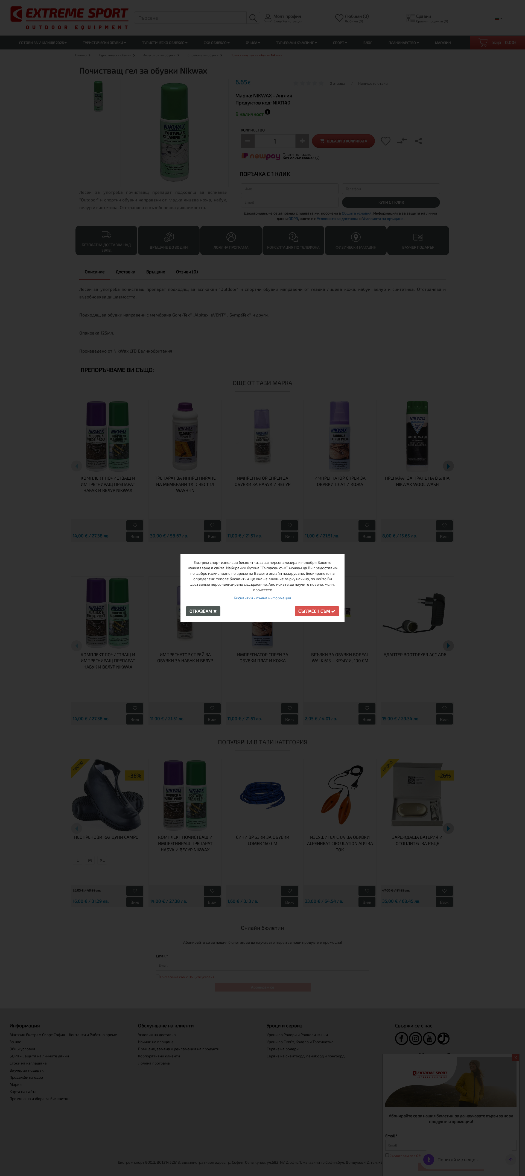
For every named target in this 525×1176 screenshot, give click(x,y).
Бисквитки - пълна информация (262, 598)
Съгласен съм (314, 611)
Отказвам (201, 611)
